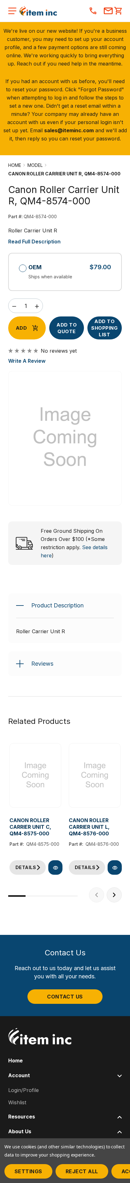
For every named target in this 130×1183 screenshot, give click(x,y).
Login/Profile (23, 1090)
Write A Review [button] (26, 361)
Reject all (82, 1171)
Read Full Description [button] (34, 241)
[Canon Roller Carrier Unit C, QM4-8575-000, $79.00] (35, 775)
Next (114, 894)
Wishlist (17, 1102)
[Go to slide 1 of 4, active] (17, 896)
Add (21, 328)
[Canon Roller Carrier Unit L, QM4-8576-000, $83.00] (95, 775)
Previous (96, 894)
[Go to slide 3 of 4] (51, 896)
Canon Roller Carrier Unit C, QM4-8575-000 (30, 827)
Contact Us (65, 996)
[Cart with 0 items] (118, 11)
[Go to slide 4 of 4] (69, 896)
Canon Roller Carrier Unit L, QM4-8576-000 (89, 827)
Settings (28, 1171)
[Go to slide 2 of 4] (34, 896)
